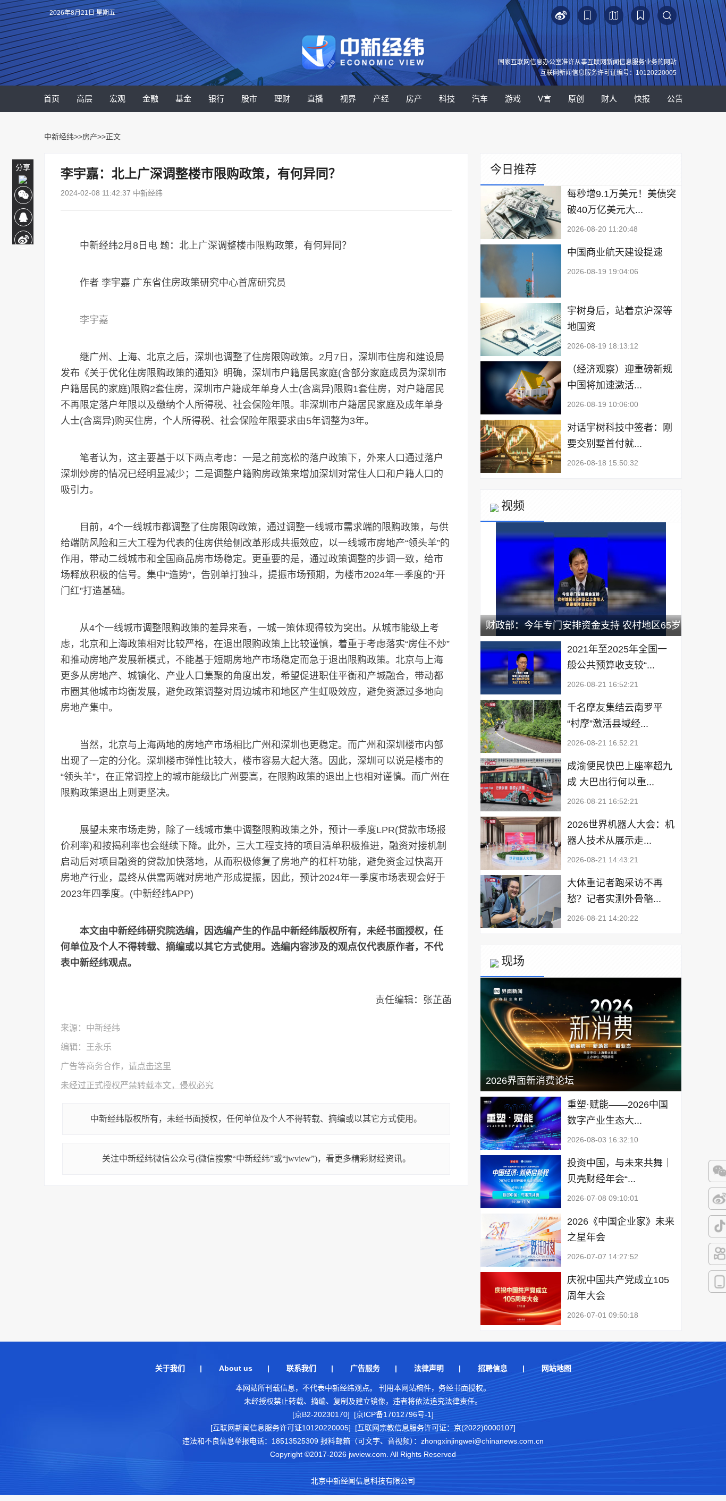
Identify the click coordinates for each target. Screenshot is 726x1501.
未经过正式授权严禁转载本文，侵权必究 (137, 1085)
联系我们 (301, 1368)
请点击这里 (150, 1066)
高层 (84, 98)
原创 (576, 98)
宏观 (117, 98)
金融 (150, 98)
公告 (675, 98)
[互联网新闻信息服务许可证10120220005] (280, 1427)
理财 (282, 98)
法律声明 (429, 1368)
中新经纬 (59, 136)
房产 (414, 98)
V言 (544, 98)
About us (235, 1368)
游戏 (513, 98)
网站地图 (556, 1368)
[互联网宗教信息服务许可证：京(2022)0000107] (435, 1427)
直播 (315, 98)
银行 (216, 98)
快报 (642, 98)
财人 (609, 98)
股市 (249, 98)
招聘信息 (493, 1368)
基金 (183, 98)
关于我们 (170, 1368)
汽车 (480, 98)
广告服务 (365, 1368)
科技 (447, 98)
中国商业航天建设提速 (615, 252)
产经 (381, 98)
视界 (348, 98)
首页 (52, 98)
